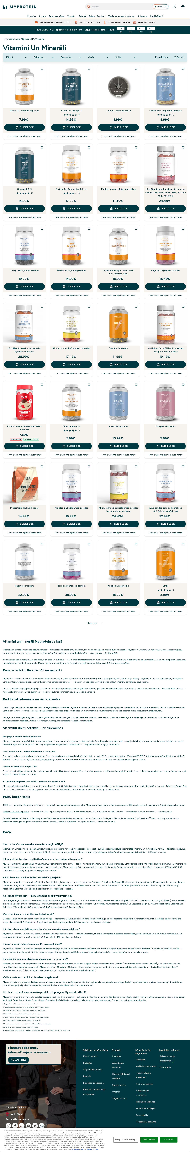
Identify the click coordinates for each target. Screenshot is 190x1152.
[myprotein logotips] (19, 6)
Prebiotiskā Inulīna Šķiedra (24, 508)
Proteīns (31, 16)
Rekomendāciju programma (167, 1058)
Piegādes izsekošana (93, 1083)
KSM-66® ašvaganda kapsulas (165, 110)
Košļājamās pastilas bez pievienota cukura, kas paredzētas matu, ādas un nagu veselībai (165, 192)
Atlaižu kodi (165, 1067)
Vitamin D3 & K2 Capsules (16, 811)
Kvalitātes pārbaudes (146, 1066)
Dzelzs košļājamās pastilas (71, 270)
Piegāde (87, 1076)
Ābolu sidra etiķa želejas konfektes (71, 348)
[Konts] (174, 7)
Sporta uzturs (119, 1085)
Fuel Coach (161, 7)
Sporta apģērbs (56, 16)
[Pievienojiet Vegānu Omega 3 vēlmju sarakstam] (136, 306)
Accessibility (142, 1115)
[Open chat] (42, 1125)
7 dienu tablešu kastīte (118, 110)
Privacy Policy (77, 1149)
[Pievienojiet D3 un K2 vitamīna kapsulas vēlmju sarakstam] (42, 69)
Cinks (165, 586)
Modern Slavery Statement (143, 1075)
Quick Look (27, 127)
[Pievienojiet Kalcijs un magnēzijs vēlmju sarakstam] (136, 544)
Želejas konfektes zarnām (71, 586)
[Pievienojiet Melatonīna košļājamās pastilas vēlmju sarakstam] (89, 466)
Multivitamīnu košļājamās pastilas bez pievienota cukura (166, 350)
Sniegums (142, 16)
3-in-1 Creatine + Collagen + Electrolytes (23, 818)
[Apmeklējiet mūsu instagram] (8, 1125)
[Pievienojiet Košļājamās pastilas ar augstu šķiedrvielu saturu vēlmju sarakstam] (42, 306)
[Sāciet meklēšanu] (89, 6)
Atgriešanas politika (93, 1069)
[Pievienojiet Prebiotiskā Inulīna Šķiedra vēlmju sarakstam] (42, 466)
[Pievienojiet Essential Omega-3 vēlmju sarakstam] (89, 69)
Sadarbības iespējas (145, 1108)
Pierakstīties (18, 1060)
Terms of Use (92, 1149)
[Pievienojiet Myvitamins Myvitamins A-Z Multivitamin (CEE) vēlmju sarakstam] (136, 229)
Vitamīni (71, 16)
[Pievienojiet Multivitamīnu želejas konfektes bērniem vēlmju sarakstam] (42, 384)
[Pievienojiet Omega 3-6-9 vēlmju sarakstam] (42, 147)
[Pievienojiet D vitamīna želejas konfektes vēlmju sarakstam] (89, 147)
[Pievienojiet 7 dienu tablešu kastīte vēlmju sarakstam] (136, 69)
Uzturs (42, 16)
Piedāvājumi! (156, 16)
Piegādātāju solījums (146, 1122)
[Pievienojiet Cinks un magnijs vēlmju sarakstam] (89, 384)
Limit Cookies (149, 1140)
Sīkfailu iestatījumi (16, 1107)
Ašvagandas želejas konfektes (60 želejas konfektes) (165, 509)
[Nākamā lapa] (102, 623)
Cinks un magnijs (71, 426)
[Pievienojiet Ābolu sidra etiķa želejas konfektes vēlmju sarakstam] (89, 306)
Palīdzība (87, 1063)
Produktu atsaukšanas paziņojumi (94, 1091)
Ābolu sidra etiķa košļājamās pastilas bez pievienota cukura (118, 509)
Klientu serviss (90, 1056)
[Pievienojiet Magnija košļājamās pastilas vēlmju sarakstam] (183, 229)
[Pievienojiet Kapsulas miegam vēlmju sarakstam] (42, 544)
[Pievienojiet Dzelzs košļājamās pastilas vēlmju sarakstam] (89, 229)
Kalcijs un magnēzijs (118, 586)
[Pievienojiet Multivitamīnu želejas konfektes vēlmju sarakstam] (136, 147)
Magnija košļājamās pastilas (165, 270)
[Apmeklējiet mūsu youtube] (28, 1125)
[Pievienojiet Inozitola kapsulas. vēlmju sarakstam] (136, 384)
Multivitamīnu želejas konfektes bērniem (24, 428)
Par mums (140, 1059)
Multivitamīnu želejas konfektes (118, 189)
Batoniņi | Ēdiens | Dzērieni (92, 16)
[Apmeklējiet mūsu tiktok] (21, 1125)
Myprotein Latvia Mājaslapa (17, 39)
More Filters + (162, 57)
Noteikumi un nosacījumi (142, 1092)
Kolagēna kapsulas (165, 426)
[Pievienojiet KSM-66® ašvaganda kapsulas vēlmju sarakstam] (183, 69)
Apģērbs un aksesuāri (118, 1065)
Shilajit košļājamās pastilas (24, 270)
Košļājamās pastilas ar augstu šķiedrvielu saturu (24, 350)
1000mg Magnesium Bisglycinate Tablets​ (23, 805)
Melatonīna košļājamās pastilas (71, 508)
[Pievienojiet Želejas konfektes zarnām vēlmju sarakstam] (89, 544)
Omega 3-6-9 (24, 189)
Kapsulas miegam (24, 586)
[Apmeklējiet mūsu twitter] (35, 1125)
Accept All (168, 1140)
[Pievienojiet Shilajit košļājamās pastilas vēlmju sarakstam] (42, 229)
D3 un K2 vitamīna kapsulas (24, 110)
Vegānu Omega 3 (118, 348)
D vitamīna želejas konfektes (71, 189)
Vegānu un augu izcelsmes (121, 16)
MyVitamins (38, 39)
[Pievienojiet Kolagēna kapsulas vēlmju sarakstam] (183, 384)
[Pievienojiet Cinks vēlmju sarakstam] (183, 544)
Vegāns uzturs (119, 1098)
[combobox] (127, 6)
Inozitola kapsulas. (119, 426)
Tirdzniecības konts (145, 1102)
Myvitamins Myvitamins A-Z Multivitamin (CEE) (118, 272)
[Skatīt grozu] (183, 6)
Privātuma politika (144, 1084)
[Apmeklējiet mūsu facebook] (15, 1125)
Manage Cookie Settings (125, 1140)
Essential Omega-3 (71, 110)
